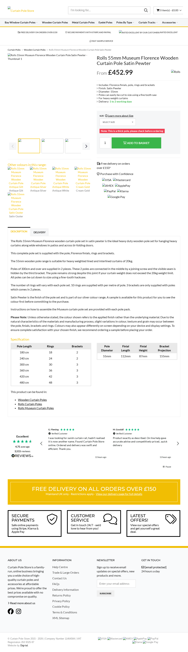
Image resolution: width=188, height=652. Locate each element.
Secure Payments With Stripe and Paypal (89, 32)
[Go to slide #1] (29, 146)
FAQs (55, 584)
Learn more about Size (120, 115)
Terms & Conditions (64, 612)
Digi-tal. (24, 645)
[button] (41, 443)
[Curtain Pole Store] (27, 10)
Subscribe (105, 593)
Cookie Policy (61, 606)
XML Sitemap (60, 618)
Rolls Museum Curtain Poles (36, 408)
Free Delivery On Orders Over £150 (38, 32)
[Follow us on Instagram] (18, 611)
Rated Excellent (169, 32)
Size (116, 115)
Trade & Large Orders (65, 572)
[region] (109, 443)
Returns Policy (61, 595)
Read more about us (22, 603)
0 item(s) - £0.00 (169, 10)
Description (19, 231)
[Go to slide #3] (76, 146)
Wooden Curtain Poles (32, 399)
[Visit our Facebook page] (11, 611)
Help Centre (60, 567)
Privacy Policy (61, 601)
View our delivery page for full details (119, 494)
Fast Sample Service (102, 41)
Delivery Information (65, 589)
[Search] (146, 10)
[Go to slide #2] (52, 146)
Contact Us (59, 578)
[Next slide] (85, 95)
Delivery (40, 232)
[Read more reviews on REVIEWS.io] (22, 456)
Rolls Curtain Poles (30, 404)
